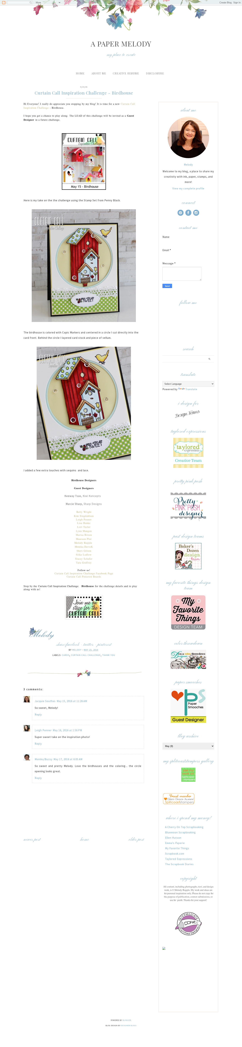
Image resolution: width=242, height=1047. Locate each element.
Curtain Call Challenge (86, 655)
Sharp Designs (93, 504)
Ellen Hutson (173, 837)
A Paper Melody (121, 43)
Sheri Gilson (84, 550)
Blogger (127, 1020)
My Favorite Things (177, 848)
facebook (72, 644)
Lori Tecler (84, 527)
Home (80, 73)
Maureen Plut (84, 539)
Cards (65, 655)
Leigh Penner (84, 519)
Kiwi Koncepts (92, 496)
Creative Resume (126, 73)
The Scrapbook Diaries (179, 864)
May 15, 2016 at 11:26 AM (72, 701)
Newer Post (32, 839)
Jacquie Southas (45, 701)
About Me (98, 73)
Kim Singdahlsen (84, 516)
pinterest (104, 644)
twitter (88, 644)
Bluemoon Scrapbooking (180, 832)
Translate (191, 389)
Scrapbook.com (174, 853)
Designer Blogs (128, 1025)
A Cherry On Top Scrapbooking (184, 827)
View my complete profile (188, 188)
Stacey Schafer (83, 558)
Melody (188, 164)
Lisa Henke (83, 523)
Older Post (136, 839)
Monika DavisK (84, 546)
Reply (38, 714)
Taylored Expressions (178, 859)
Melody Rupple (83, 542)
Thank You (108, 655)
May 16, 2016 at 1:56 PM (67, 730)
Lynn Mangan (84, 531)
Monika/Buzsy (43, 759)
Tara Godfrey (84, 562)
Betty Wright (83, 512)
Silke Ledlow (84, 554)
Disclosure (155, 73)
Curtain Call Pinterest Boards (84, 576)
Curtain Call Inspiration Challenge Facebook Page (84, 573)
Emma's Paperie (175, 843)
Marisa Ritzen (84, 534)
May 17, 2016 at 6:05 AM (68, 759)
